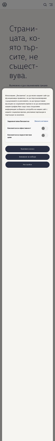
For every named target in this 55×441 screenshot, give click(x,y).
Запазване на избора (27, 157)
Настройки (27, 165)
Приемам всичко (27, 149)
